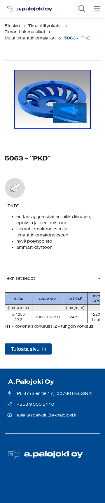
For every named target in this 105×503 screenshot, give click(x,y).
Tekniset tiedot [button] (20, 278)
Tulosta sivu (26, 349)
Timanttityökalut (45, 25)
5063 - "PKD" (78, 38)
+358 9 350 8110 (35, 404)
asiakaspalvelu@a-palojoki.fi (46, 415)
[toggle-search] (82, 9)
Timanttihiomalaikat (25, 32)
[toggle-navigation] (97, 9)
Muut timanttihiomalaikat (30, 38)
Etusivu (12, 25)
